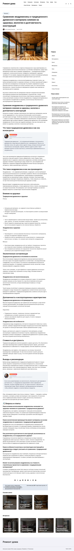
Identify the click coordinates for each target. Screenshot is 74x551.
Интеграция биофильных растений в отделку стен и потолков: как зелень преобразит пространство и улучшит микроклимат (60, 121)
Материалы (42, 2)
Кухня (25, 2)
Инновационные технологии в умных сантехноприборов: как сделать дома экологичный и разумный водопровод (61, 115)
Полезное (54, 75)
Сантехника (36, 2)
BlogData (24, 548)
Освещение (30, 2)
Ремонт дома (9, 3)
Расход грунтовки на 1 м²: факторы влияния (25, 506)
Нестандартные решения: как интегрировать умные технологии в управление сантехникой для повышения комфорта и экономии (60, 108)
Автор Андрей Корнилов (10, 29)
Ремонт (40, 5)
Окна (55, 2)
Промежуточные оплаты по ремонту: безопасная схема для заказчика (61, 103)
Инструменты (34, 5)
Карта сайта (68, 548)
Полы (47, 2)
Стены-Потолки (27, 5)
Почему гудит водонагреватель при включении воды (60, 98)
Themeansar (30, 548)
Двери (51, 2)
